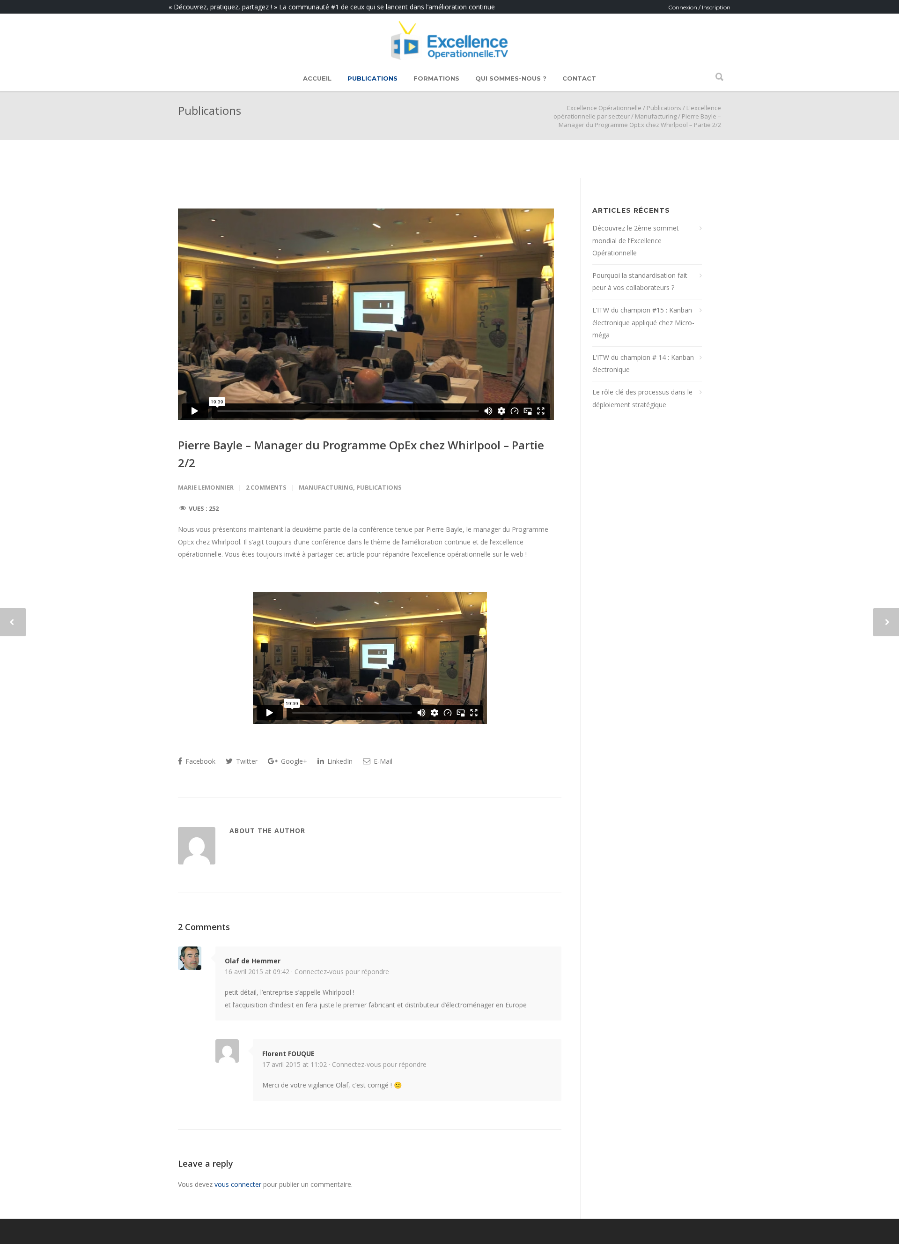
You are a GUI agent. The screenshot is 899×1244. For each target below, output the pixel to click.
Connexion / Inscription (699, 7)
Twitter (246, 761)
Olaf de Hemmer (252, 960)
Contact (579, 78)
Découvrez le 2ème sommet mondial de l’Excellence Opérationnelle (635, 240)
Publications (372, 78)
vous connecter (237, 1184)
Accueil (317, 78)
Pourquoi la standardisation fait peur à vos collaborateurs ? (639, 281)
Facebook (199, 761)
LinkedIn (339, 761)
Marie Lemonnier (206, 487)
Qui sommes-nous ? (510, 78)
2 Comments (266, 487)
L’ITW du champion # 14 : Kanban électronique (643, 363)
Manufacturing (656, 116)
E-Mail (382, 761)
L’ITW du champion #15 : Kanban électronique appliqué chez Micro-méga (643, 322)
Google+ (293, 761)
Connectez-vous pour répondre (342, 971)
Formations (436, 78)
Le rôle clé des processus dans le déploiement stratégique (642, 398)
